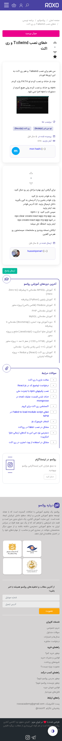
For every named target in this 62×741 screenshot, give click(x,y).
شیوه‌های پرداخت (52, 662)
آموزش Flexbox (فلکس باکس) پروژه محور (32, 305)
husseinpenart (34, 251)
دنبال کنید (50, 476)
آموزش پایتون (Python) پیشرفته (36, 300)
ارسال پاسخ (10, 271)
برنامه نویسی (28, 20)
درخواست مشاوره (52, 641)
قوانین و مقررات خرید (50, 658)
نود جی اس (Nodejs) (43, 128)
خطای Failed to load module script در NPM (29, 414)
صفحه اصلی (54, 20)
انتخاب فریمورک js (40, 422)
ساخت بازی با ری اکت (38, 380)
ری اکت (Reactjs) (22, 128)
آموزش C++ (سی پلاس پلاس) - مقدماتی (33, 347)
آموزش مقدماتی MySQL (40, 316)
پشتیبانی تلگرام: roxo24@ (48, 708)
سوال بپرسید (31, 34)
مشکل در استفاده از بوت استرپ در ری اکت (29, 443)
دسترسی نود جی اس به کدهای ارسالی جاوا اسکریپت (29, 435)
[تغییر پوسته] (53, 731)
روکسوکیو (41, 20)
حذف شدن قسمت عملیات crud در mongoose (32, 399)
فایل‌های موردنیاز (52, 692)
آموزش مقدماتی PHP (42, 311)
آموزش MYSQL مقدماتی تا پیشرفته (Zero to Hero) (30, 292)
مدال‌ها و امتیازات (52, 637)
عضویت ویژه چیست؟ (50, 667)
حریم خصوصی (53, 628)
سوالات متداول (53, 632)
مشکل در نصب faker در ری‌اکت (33, 427)
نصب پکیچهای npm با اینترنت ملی (32, 391)
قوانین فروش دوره (52, 687)
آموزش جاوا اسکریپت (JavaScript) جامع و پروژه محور (29, 334)
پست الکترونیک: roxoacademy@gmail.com (38, 704)
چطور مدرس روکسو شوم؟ (48, 678)
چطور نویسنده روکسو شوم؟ (48, 683)
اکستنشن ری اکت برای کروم (35, 406)
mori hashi (35, 149)
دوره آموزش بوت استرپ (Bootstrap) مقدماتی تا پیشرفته (29, 324)
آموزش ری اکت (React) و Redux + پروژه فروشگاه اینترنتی (32, 355)
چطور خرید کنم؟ (52, 653)
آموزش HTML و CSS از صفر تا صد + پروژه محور (29, 341)
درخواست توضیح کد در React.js (33, 386)
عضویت (49, 611)
